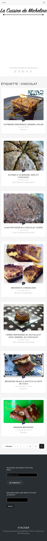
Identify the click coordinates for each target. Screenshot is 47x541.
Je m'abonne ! (15, 482)
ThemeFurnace (23, 533)
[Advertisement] (23, 40)
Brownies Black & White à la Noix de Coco (23, 382)
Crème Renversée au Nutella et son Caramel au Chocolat (23, 336)
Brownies (23, 129)
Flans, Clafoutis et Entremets (23, 232)
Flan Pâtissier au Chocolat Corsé (23, 227)
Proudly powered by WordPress (16, 531)
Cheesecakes (27, 293)
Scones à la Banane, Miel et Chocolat (23, 176)
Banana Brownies (23, 427)
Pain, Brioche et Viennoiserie (23, 182)
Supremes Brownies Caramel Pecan (23, 124)
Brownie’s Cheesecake (23, 288)
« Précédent (8, 446)
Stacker (23, 527)
